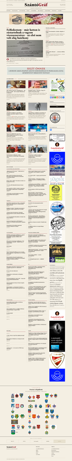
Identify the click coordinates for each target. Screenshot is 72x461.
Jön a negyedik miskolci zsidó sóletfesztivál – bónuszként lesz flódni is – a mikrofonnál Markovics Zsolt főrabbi (37, 241)
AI (56, 267)
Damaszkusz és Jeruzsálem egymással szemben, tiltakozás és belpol (14, 226)
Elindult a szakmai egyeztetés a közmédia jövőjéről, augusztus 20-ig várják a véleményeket (36, 354)
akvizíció (59, 267)
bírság (58, 275)
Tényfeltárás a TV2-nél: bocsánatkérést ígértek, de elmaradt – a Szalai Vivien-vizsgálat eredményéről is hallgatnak (37, 278)
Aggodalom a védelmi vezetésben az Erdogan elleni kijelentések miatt (37, 113)
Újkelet (47, 30)
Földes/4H (54, 10)
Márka (54, 292)
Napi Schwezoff (55, 294)
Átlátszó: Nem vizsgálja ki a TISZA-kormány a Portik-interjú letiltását (37, 307)
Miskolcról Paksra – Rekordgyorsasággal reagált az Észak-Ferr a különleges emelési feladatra (36, 179)
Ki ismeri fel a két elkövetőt (12, 270)
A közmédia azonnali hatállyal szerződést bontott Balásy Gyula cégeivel (15, 194)
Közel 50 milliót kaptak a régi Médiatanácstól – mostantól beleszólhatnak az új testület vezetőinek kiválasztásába (37, 348)
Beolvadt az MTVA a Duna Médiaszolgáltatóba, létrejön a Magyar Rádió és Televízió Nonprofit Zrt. (37, 339)
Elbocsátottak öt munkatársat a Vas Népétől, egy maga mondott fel (37, 344)
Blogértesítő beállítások (55, 451)
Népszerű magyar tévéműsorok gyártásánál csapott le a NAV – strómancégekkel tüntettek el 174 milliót (37, 293)
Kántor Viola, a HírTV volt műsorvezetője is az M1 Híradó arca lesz (16, 181)
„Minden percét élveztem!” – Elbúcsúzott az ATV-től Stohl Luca (15, 172)
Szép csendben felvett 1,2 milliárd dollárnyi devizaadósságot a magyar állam (15, 309)
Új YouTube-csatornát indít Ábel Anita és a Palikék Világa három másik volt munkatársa (37, 303)
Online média (31, 299)
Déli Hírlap (40, 10)
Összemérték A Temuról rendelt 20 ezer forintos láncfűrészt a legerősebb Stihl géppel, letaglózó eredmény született (16, 258)
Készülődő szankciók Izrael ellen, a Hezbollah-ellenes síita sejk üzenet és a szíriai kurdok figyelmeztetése (16, 204)
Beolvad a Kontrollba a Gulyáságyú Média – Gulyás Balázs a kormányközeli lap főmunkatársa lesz (37, 267)
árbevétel (58, 305)
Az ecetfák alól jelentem (12, 89)
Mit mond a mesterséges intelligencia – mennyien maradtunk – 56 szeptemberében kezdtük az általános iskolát (37, 235)
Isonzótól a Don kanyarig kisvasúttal (35, 203)
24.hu (53, 267)
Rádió (55, 297)
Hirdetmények (59, 289)
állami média (53, 305)
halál (53, 289)
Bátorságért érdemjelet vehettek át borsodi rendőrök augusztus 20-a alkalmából (15, 267)
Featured (53, 284)
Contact (52, 453)
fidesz (61, 286)
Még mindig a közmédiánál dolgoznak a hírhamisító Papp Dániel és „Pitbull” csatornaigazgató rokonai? (36, 272)
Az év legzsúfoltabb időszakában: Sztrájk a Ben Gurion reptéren (16, 217)
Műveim (8, 330)
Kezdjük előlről (10, 313)
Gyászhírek (33, 10)
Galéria (60, 10)
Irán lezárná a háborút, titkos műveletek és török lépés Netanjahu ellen (15, 156)
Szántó (36, 5)
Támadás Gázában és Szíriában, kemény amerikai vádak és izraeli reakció (15, 114)
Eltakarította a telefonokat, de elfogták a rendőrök (15, 275)
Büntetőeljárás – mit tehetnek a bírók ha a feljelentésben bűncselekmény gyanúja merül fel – (16, 288)
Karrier (53, 290)
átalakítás (62, 305)
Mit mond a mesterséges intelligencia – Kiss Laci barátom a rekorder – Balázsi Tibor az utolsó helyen (15, 242)
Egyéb (29, 169)
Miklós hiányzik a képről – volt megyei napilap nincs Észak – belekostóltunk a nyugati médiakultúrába (37, 250)
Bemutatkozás (53, 450)
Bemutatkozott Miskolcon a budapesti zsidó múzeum (15, 339)
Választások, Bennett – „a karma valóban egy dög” (55, 52)
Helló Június (9, 246)
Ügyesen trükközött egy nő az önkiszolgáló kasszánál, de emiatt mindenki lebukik (15, 135)
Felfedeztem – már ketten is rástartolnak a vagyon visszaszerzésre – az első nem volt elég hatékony (24, 34)
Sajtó (29, 330)
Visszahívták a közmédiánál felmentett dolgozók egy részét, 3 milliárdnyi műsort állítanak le (36, 320)
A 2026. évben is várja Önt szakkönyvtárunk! (15, 335)
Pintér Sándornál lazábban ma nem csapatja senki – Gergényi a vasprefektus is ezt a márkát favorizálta (16, 252)
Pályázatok (9, 299)
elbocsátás (56, 282)
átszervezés (52, 306)
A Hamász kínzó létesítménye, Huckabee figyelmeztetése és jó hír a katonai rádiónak (15, 213)
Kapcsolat (63, 0)
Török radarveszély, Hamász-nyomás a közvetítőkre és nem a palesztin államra (55, 42)
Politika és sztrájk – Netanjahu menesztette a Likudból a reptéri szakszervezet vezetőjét (16, 209)
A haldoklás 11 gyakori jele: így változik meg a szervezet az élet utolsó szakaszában (37, 246)
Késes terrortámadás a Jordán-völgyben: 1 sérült (55, 32)
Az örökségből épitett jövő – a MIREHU (36, 259)
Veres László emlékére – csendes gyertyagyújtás (34, 255)
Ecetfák (8, 10)
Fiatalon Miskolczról (33, 232)
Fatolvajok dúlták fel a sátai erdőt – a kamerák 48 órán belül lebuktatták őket (16, 279)
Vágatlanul (15, 10)
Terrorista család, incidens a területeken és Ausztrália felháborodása (35, 156)
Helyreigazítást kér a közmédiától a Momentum (37, 134)
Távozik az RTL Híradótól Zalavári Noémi (15, 185)
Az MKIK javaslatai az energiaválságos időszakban (36, 227)
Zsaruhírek (47, 10)
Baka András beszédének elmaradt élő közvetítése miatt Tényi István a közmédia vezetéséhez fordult (15, 176)
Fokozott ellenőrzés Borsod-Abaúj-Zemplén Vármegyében (15, 283)
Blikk (55, 275)
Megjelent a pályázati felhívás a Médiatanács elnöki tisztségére (37, 325)
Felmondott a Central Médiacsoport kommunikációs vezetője (35, 316)
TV (29, 264)
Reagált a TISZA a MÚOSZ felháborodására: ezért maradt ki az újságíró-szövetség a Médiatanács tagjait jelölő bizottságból (37, 359)
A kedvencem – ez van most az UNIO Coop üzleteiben (15, 348)
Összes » (15, 78)
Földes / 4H (52, 287)
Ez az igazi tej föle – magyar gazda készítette (37, 175)
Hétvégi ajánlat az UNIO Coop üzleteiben (36, 189)
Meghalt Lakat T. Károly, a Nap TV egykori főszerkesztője (36, 91)
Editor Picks (54, 280)
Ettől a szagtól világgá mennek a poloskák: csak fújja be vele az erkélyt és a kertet (36, 172)
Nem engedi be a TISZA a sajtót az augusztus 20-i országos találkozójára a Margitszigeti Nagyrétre (16, 189)
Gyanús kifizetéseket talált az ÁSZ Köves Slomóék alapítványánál (15, 303)
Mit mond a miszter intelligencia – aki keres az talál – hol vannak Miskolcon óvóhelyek (16, 92)
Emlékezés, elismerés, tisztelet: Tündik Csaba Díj (37, 223)
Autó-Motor (22, 10)
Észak (28, 10)
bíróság (62, 275)
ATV (62, 268)
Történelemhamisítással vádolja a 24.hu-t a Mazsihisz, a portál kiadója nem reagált (37, 311)
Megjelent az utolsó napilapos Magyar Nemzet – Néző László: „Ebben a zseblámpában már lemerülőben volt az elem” (37, 334)
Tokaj (17, 432)
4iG (51, 267)
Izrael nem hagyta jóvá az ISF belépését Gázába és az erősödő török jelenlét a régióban (16, 222)
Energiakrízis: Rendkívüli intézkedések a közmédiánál (36, 283)
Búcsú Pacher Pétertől (32, 206)
